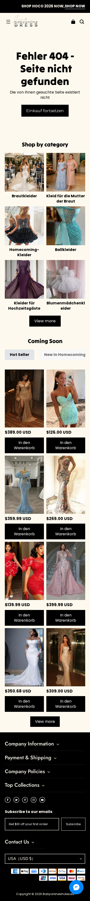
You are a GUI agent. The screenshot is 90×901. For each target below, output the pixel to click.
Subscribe (73, 824)
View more (45, 321)
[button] (8, 21)
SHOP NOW (66, 6)
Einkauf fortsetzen (45, 110)
